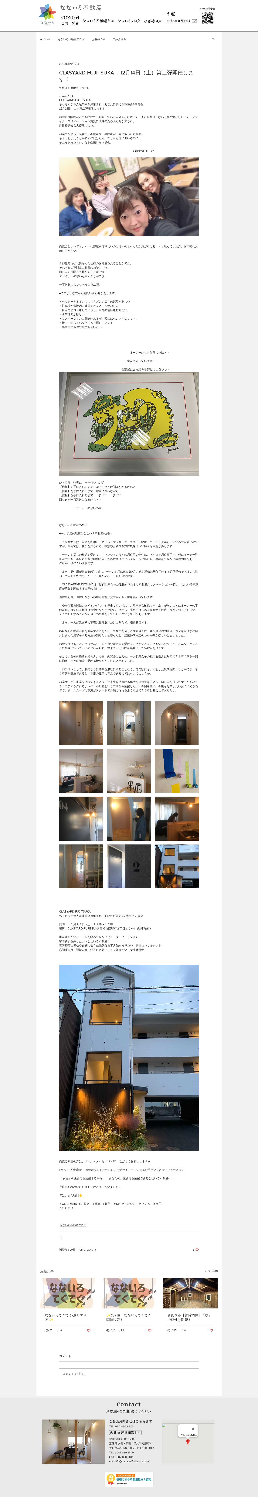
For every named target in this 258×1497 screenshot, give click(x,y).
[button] (213, 39)
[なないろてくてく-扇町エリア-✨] (67, 1293)
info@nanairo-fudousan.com (132, 1461)
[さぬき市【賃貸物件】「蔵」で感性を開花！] (190, 1293)
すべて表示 (211, 1270)
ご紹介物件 (119, 39)
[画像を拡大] (81, 723)
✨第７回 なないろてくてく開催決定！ (128, 1317)
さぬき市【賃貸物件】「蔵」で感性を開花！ (190, 1317)
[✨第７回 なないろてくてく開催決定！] (129, 1293)
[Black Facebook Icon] (168, 14)
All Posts (45, 39)
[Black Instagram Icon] (173, 14)
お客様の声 (98, 39)
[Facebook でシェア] (61, 1238)
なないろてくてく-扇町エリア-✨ (66, 1317)
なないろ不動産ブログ (71, 39)
